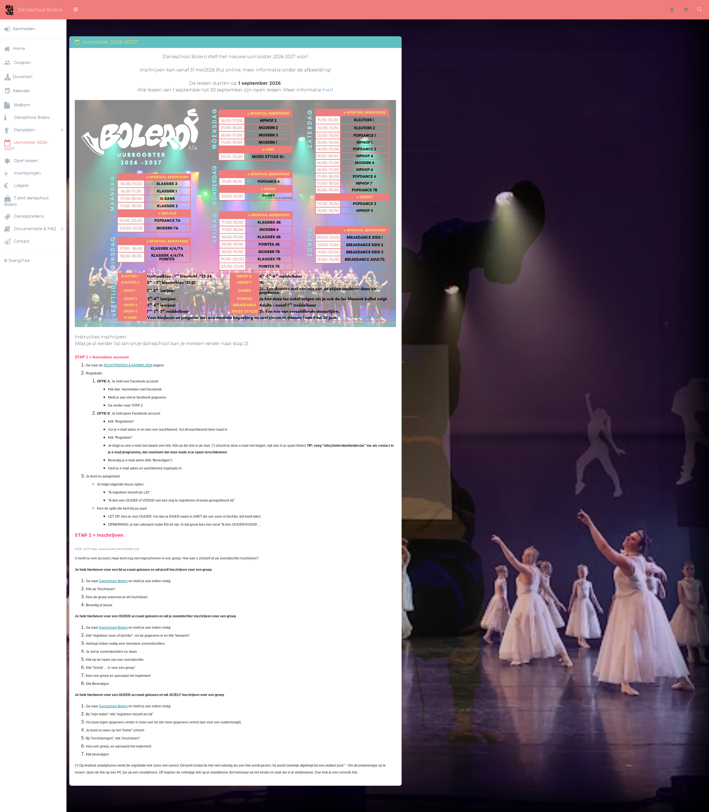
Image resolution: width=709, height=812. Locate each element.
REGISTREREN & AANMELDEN (128, 365)
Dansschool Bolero (113, 581)
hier (327, 89)
